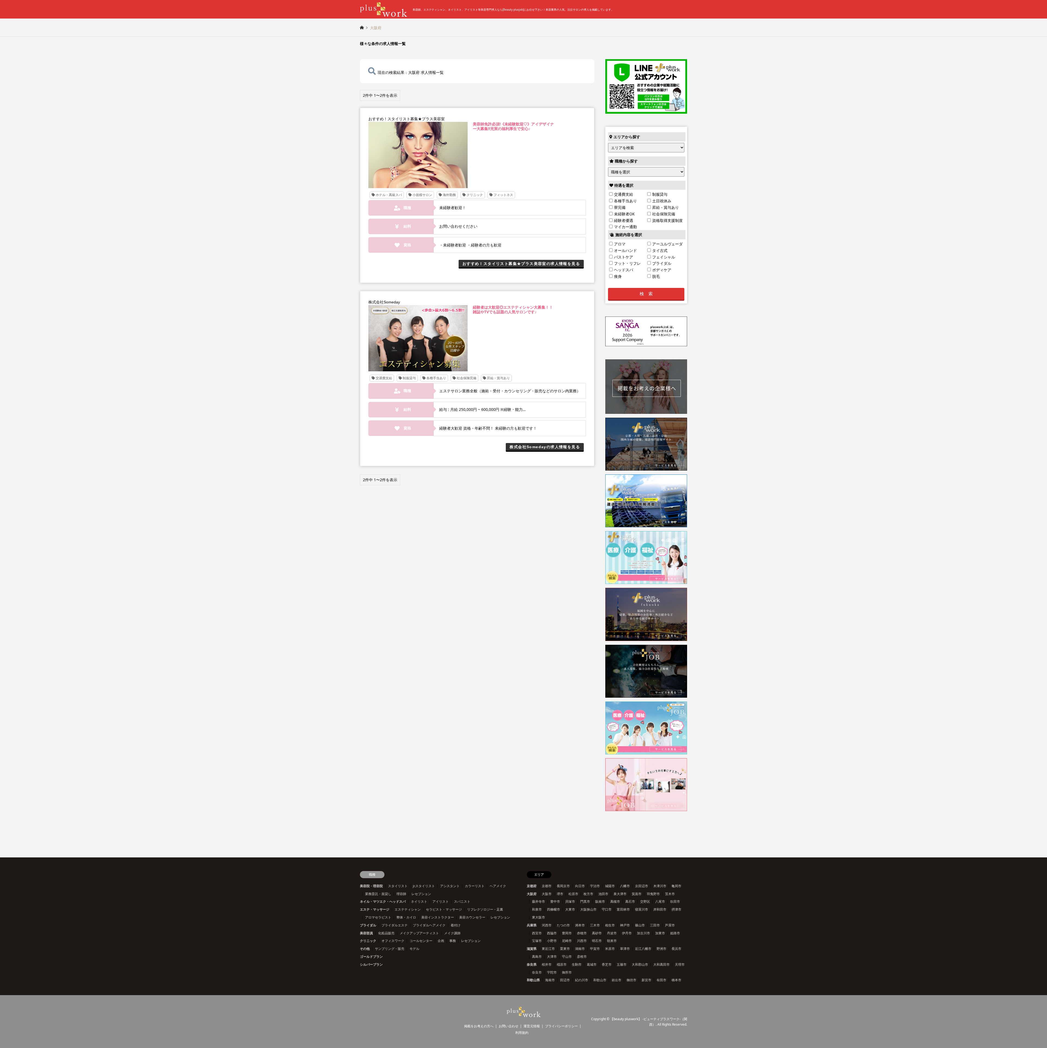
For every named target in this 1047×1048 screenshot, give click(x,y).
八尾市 (660, 901)
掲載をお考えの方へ (479, 1026)
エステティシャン (408, 909)
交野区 (645, 901)
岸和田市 (659, 909)
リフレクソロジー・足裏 (485, 909)
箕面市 (637, 894)
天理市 (680, 964)
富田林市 (623, 909)
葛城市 (592, 964)
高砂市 (597, 933)
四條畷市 (553, 909)
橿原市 (562, 964)
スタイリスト (398, 886)
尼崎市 (567, 940)
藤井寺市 (538, 901)
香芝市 (607, 964)
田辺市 (565, 980)
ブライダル (368, 925)
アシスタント (450, 886)
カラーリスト (475, 886)
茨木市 (670, 894)
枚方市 (588, 894)
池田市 (603, 894)
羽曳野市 (653, 894)
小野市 (552, 940)
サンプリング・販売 (389, 948)
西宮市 (537, 933)
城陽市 (610, 886)
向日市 (580, 886)
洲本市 (580, 925)
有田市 (661, 980)
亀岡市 (676, 886)
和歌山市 (599, 980)
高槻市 (615, 901)
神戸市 (625, 925)
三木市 (595, 925)
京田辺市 (641, 886)
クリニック (368, 940)
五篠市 (622, 964)
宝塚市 (537, 940)
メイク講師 (452, 933)
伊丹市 (627, 933)
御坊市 (631, 980)
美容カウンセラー (472, 917)
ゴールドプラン (371, 956)
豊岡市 (567, 933)
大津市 (552, 956)
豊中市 (555, 901)
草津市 (625, 948)
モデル (414, 948)
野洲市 (661, 948)
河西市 (547, 925)
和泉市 (537, 909)
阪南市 (600, 901)
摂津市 (676, 909)
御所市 (567, 972)
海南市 (550, 980)
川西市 (582, 940)
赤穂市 (582, 933)
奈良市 (537, 972)
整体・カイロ (406, 917)
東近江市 (548, 948)
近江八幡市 (643, 948)
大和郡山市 (640, 964)
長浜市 (676, 948)
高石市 (630, 901)
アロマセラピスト (378, 917)
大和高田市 (661, 964)
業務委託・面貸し (378, 894)
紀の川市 (581, 980)
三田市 (655, 925)
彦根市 (582, 956)
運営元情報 (532, 1026)
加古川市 (643, 933)
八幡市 (625, 886)
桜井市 (547, 964)
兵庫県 (532, 925)
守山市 (567, 956)
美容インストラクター (437, 917)
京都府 (532, 886)
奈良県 (532, 964)
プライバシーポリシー (561, 1026)
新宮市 (646, 980)
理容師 (401, 894)
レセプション (421, 894)
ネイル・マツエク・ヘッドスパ (383, 901)
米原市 (610, 948)
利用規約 (521, 1032)
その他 (365, 948)
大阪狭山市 (588, 909)
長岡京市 (563, 886)
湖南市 (580, 948)
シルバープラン (371, 964)
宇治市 (595, 886)
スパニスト (462, 901)
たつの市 (563, 925)
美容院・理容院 (371, 886)
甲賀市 (595, 948)
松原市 (573, 894)
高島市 (537, 956)
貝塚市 (570, 901)
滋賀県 (532, 948)
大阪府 (532, 894)
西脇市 (552, 933)
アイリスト (440, 901)
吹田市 (675, 901)
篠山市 (640, 925)
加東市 (660, 933)
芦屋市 (670, 925)
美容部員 (366, 933)
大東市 (570, 909)
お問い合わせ (508, 1026)
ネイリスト (419, 901)
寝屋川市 (641, 909)
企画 (441, 940)
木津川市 (659, 886)
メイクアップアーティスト (419, 933)
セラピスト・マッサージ (444, 909)
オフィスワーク (392, 940)
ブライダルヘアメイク (429, 925)
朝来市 (612, 940)
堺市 (560, 894)
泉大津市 (620, 894)
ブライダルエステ (394, 925)
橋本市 (676, 980)
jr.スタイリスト (424, 886)
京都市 (547, 886)
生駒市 (577, 964)
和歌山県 (533, 980)
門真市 (585, 901)
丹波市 (612, 933)
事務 (452, 940)
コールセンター (421, 940)
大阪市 (547, 894)
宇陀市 (552, 972)
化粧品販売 (386, 933)
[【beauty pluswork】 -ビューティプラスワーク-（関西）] (524, 1013)
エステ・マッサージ (374, 909)
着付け (456, 925)
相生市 (610, 925)
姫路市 (675, 933)
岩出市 (616, 980)
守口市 (607, 909)
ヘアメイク (498, 886)
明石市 (597, 940)
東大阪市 (538, 917)
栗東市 (565, 948)
